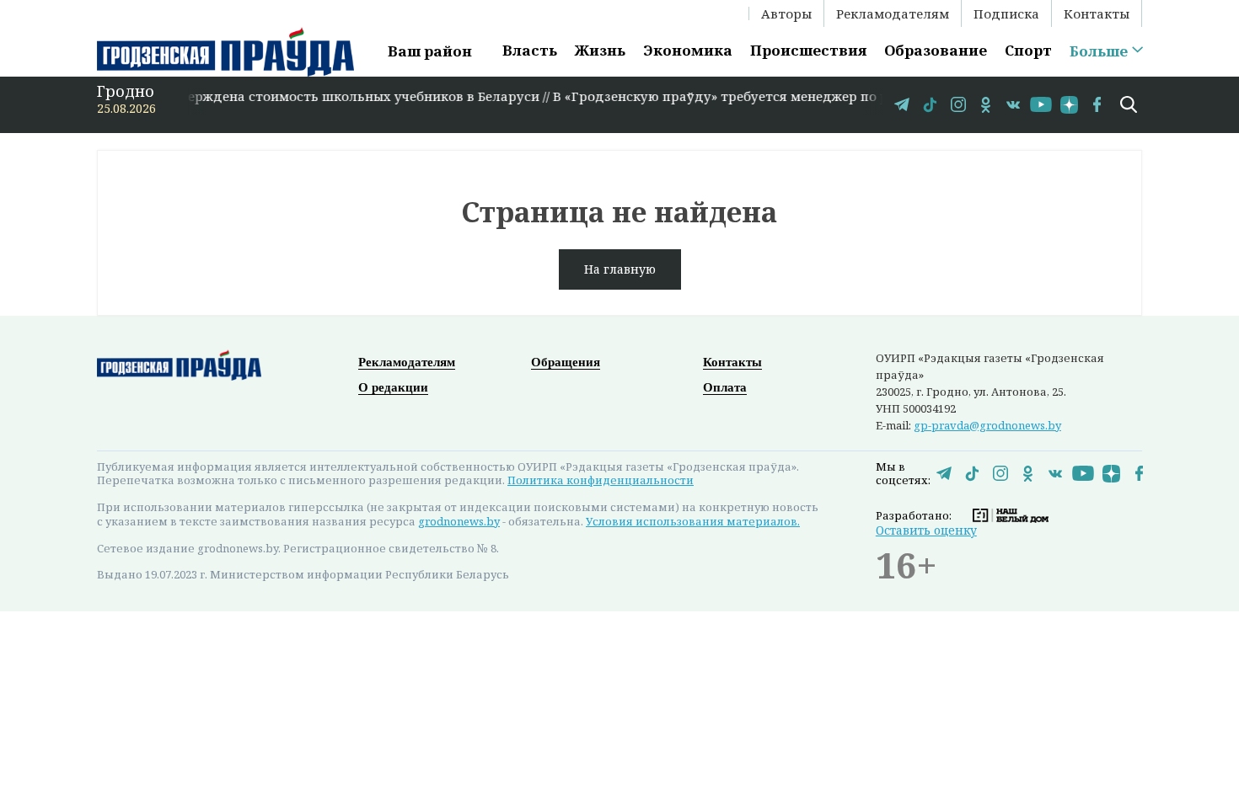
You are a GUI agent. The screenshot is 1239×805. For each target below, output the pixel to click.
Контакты (1096, 13)
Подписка (1006, 13)
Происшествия (808, 50)
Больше (1099, 51)
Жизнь (600, 50)
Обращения (565, 362)
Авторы (786, 13)
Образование (935, 50)
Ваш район (430, 51)
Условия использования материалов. (693, 521)
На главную (620, 269)
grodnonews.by (459, 521)
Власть (529, 50)
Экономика (687, 50)
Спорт (1028, 50)
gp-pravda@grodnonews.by (987, 425)
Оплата (725, 387)
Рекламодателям (892, 13)
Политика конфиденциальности (600, 480)
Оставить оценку (926, 530)
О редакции (393, 387)
